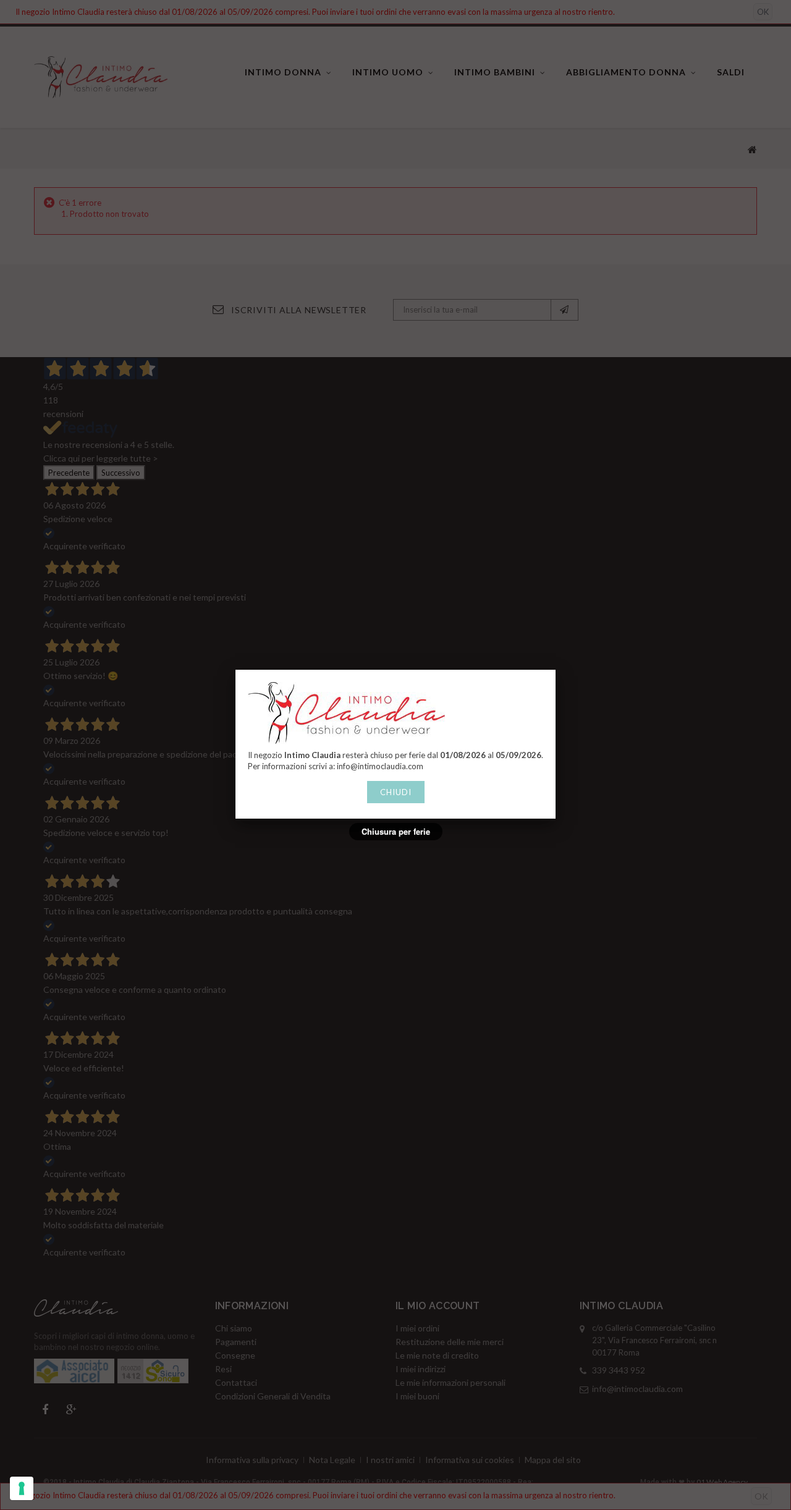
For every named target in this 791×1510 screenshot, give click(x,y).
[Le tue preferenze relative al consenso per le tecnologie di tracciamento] (21, 1488)
